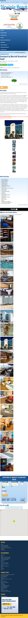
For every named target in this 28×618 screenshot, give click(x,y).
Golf (1, 580)
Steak (2, 569)
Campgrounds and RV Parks (6, 547)
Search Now (5, 495)
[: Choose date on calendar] (2, 486)
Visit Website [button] (4, 64)
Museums (3, 583)
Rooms (22, 482)
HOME (1, 52)
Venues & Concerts (4, 590)
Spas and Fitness (4, 587)
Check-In (4, 482)
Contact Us (6, 604)
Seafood (2, 568)
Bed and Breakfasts (4, 546)
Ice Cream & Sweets (4, 562)
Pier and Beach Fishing (5, 585)
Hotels (4, 52)
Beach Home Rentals (5, 545)
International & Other (5, 563)
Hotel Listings (10, 52)
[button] (4, 87)
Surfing (2, 589)
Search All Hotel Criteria (23, 83)
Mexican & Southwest (5, 566)
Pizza (2, 567)
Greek (2, 561)
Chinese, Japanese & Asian (6, 558)
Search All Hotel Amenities (22, 204)
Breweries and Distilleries (5, 557)
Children (4, 491)
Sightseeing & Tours (4, 586)
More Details (13, 28)
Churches (2, 577)
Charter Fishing (4, 576)
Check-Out (14, 482)
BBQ (2, 556)
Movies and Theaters (5, 582)
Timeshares (3, 549)
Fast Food (2, 560)
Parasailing (3, 584)
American (2, 555)
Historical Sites (3, 581)
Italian (2, 565)
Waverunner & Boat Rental (6, 591)
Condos (2, 548)
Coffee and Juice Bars (5, 559)
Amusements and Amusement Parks (7, 574)
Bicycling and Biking (4, 575)
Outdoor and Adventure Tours (6, 579)
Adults (3, 487)
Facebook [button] (10, 64)
